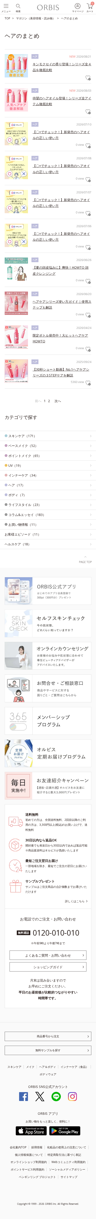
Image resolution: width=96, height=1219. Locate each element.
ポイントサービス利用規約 (27, 1169)
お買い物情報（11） (23, 524)
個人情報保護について (29, 1155)
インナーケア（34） (23, 475)
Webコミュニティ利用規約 (68, 1162)
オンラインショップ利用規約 (28, 1162)
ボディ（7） (17, 495)
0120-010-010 (56, 933)
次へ (58, 401)
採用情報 (36, 1147)
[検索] (17, 5)
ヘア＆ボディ (47, 1067)
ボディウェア (48, 1074)
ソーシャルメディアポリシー (67, 1169)
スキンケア (14, 1067)
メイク (30, 1067)
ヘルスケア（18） (18, 544)
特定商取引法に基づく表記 (64, 1155)
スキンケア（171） (22, 436)
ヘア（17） (16, 485)
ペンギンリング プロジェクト (37, 1177)
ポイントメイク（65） (24, 455)
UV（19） (15, 465)
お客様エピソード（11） (23, 534)
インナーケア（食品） (75, 1067)
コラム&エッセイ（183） (27, 514)
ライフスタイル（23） (24, 504)
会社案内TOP (18, 1147)
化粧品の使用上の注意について (66, 1147)
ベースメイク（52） (23, 445)
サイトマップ (69, 1177)
